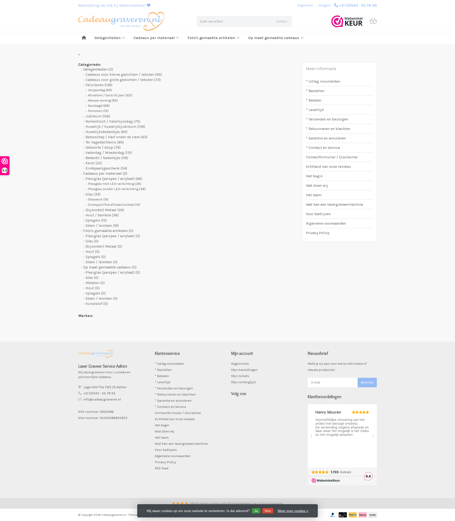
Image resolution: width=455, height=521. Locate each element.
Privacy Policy (317, 233)
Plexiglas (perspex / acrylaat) (114, 179)
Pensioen (98, 111)
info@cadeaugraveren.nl (102, 399)
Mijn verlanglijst (243, 382)
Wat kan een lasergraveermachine (334, 204)
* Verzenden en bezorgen (327, 119)
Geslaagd (99, 106)
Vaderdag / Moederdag (109, 153)
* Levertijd (315, 109)
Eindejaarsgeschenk (106, 168)
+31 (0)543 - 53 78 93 (358, 5)
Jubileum (98, 116)
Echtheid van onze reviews (328, 166)
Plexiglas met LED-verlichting (114, 184)
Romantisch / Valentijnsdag (113, 121)
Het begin (314, 176)
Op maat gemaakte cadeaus (273, 38)
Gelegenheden (107, 38)
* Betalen (313, 100)
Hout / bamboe (102, 215)
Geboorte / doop (103, 147)
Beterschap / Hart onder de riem (116, 137)
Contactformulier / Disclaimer (332, 157)
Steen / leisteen (102, 225)
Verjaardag (100, 90)
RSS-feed (161, 468)
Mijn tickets (240, 376)
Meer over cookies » (293, 511)
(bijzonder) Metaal (105, 210)
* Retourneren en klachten (328, 128)
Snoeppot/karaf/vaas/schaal (114, 205)
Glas (93, 194)
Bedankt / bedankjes (107, 158)
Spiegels (96, 220)
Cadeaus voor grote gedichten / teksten (123, 80)
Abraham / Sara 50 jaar (110, 95)
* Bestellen (315, 91)
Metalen (95, 283)
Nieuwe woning (103, 100)
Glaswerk (98, 199)
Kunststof (97, 304)
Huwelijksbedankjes (106, 132)
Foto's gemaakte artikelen (211, 38)
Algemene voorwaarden (326, 223)
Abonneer (367, 382)
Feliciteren (99, 85)
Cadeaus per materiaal (154, 38)
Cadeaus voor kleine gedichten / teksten (124, 74)
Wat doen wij (317, 185)
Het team (314, 195)
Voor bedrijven (318, 214)
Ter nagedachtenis (105, 142)
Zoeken (281, 21)
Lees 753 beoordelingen (267, 503)
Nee (268, 511)
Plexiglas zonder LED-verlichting (117, 189)
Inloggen (324, 5)
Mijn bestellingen (244, 370)
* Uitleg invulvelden (323, 81)
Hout (93, 251)
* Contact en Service (323, 147)
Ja (256, 511)
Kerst (94, 163)
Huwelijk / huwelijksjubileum (115, 127)
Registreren (305, 5)
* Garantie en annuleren (326, 138)
